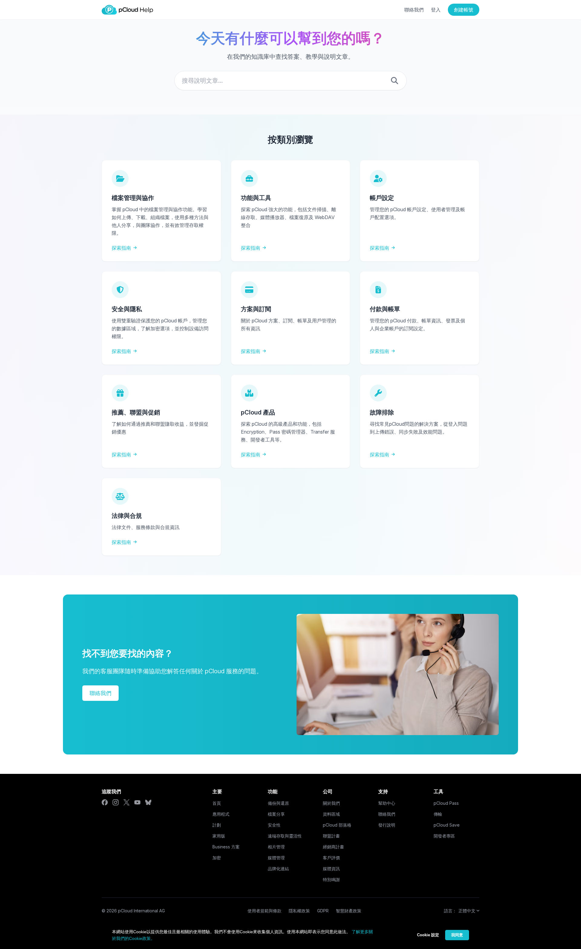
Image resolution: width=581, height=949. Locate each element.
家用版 (218, 835)
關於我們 (331, 803)
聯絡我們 (414, 10)
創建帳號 (463, 10)
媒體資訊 (331, 868)
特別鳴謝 (331, 879)
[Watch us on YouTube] (137, 802)
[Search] (394, 80)
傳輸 (438, 814)
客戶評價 (331, 857)
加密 (216, 857)
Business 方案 (226, 846)
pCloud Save (447, 824)
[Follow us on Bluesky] (148, 802)
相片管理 (276, 846)
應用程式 (220, 814)
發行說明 (386, 824)
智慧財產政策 (348, 910)
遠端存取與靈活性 (285, 835)
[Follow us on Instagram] (116, 802)
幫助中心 (386, 803)
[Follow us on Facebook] (105, 802)
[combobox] (290, 80)
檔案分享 (276, 814)
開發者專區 (444, 835)
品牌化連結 (278, 868)
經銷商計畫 (333, 846)
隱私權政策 (299, 910)
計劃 (216, 824)
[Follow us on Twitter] (126, 802)
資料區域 (331, 814)
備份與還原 (278, 803)
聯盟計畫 (331, 835)
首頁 (216, 803)
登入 (436, 10)
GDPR (323, 910)
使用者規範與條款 (264, 910)
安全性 (274, 824)
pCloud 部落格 (337, 824)
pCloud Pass (446, 803)
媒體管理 (276, 857)
